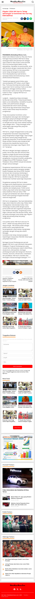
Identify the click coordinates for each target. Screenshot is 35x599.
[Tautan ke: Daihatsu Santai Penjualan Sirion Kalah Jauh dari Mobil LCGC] (6, 504)
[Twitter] (17, 272)
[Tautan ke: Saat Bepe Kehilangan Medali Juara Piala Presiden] (17, 548)
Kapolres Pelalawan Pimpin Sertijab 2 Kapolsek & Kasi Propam (9, 279)
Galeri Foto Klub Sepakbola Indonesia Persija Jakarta (18, 574)
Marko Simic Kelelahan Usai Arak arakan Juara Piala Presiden (18, 569)
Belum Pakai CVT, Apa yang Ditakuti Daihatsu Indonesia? (21, 497)
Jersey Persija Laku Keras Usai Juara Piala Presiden (17, 564)
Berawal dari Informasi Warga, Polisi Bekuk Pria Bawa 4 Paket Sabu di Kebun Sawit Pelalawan (25, 313)
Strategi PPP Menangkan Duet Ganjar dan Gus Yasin (16, 526)
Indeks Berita (4, 596)
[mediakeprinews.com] (17, 2)
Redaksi (26, 595)
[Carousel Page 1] (16, 530)
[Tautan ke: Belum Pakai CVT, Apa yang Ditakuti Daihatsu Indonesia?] (6, 498)
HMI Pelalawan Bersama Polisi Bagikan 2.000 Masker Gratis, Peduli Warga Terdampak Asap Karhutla (9, 313)
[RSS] (20, 272)
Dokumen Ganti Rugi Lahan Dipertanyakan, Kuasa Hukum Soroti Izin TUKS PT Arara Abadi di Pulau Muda (9, 327)
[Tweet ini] (25, 18)
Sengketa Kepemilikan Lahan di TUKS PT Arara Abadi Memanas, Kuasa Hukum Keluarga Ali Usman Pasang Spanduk (25, 299)
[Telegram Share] (28, 18)
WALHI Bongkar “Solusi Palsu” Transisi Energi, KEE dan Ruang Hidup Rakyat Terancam (9, 299)
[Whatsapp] (30, 18)
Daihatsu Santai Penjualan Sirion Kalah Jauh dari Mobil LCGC (20, 504)
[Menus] (2, 2)
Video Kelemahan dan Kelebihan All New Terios (16, 491)
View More (17, 427)
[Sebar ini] (22, 18)
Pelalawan (5, 19)
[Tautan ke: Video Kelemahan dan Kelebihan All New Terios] (17, 478)
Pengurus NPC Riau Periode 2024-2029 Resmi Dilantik (25, 279)
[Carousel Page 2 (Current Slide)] (18, 530)
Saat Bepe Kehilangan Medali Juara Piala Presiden (17, 560)
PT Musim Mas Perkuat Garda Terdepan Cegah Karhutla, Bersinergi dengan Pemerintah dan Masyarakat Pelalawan (25, 327)
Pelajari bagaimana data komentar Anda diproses (15, 372)
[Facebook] (14, 272)
